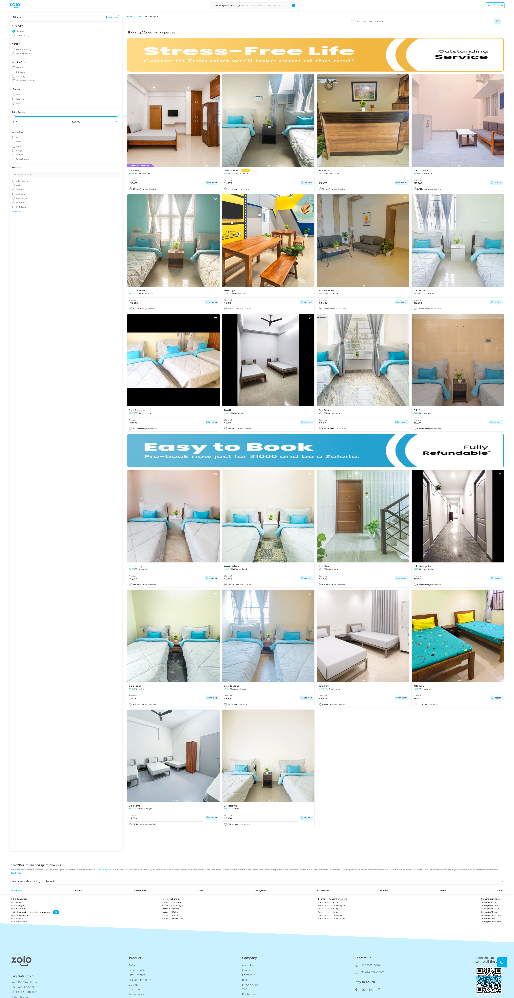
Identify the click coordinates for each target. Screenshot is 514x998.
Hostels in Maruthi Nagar (172, 905)
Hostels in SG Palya (170, 912)
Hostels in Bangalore (172, 899)
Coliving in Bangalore (492, 899)
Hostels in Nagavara (170, 909)
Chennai (138, 17)
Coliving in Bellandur (489, 902)
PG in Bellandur (17, 902)
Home (129, 17)
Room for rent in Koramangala (331, 905)
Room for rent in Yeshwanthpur (331, 918)
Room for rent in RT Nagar (329, 909)
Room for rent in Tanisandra (330, 915)
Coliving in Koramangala (491, 915)
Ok (56, 912)
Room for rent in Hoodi (328, 902)
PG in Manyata (17, 918)
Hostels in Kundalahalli (171, 902)
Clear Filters (113, 17)
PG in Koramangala (19, 915)
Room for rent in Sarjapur (329, 912)
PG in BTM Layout (18, 905)
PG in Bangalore (19, 899)
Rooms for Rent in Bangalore (332, 899)
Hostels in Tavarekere (171, 915)
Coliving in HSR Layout (490, 909)
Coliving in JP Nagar (489, 912)
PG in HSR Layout (18, 909)
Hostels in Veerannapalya (173, 918)
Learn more (44, 912)
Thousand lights (151, 17)
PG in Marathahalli (19, 921)
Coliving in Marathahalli (491, 921)
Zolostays (103, 869)
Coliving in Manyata (489, 918)
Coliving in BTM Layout (490, 905)
